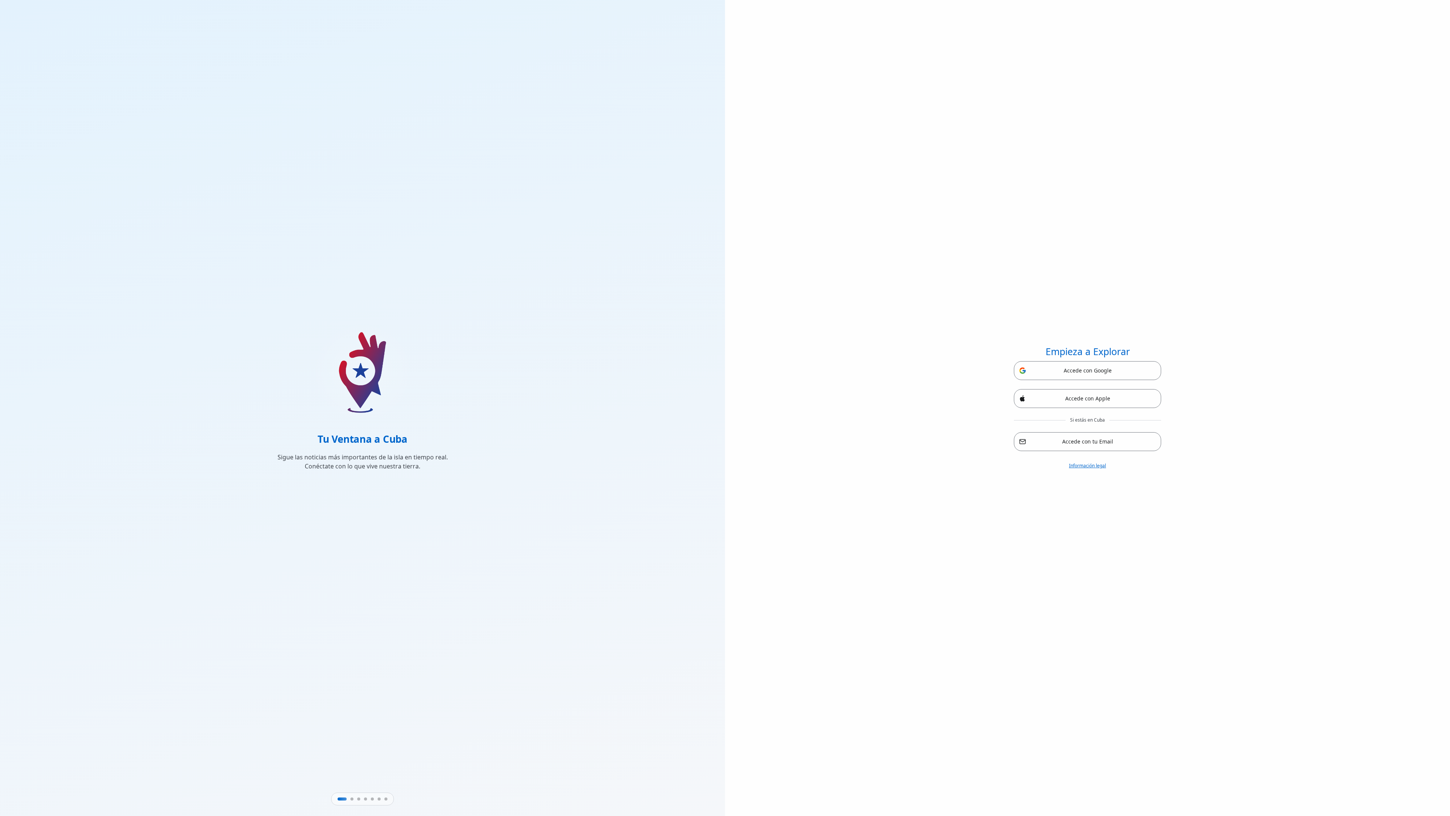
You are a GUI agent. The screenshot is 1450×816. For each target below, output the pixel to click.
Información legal (1087, 465)
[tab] (342, 799)
